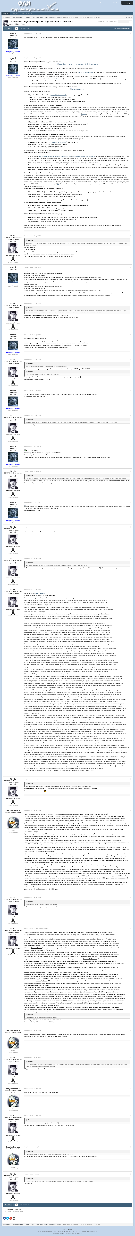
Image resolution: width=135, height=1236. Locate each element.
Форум (5, 14)
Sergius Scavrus (39, 593)
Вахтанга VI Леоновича (55, 79)
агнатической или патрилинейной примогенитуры (55, 156)
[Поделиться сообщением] (130, 33)
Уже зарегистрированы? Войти (109, 3)
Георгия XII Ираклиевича (85, 72)
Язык (63, 1229)
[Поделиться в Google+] (10, 1218)
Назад (9, 28)
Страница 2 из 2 (24, 28)
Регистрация (127, 3)
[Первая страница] (5, 28)
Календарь (15, 14)
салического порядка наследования (83, 156)
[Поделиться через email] (14, 1218)
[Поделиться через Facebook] (4, 1218)
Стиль (70, 1229)
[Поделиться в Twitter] (7, 1218)
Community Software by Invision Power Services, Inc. (67, 1233)
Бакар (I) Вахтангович (59, 142)
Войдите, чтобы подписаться (108, 21)
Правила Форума (27, 14)
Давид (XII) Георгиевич (57, 95)
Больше (128, 17)
